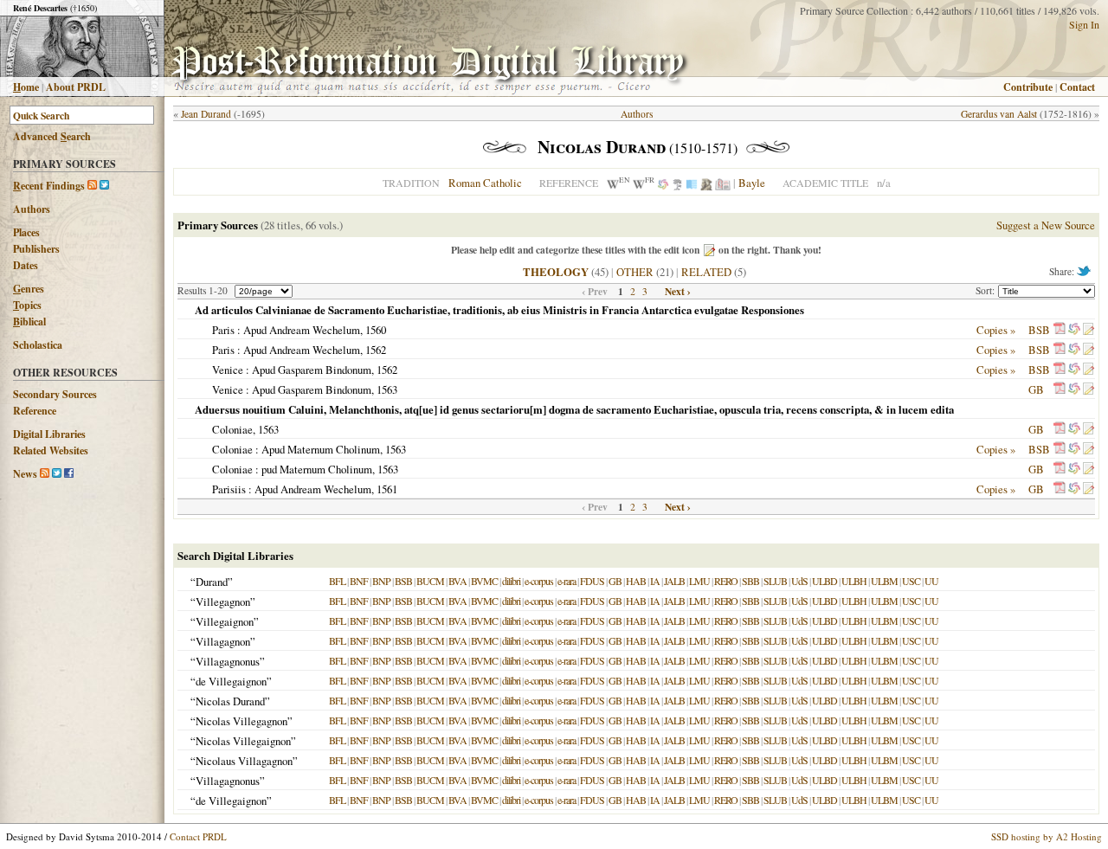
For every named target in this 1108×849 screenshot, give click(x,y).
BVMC (484, 581)
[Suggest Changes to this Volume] (1088, 330)
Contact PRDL (198, 836)
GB (1036, 389)
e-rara (566, 581)
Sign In (1084, 24)
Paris (223, 330)
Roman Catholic (485, 182)
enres (28, 288)
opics (27, 305)
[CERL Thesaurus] (677, 182)
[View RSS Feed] (92, 185)
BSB (1039, 330)
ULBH (853, 581)
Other (635, 272)
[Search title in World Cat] (1074, 330)
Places (26, 232)
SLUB (775, 581)
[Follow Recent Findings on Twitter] (104, 185)
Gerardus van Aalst (999, 113)
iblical (29, 321)
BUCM (430, 581)
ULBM (884, 581)
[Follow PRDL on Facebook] (69, 473)
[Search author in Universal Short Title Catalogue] (723, 182)
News (25, 473)
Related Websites (50, 450)
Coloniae (232, 429)
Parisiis (229, 489)
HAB (636, 581)
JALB (674, 581)
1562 (375, 349)
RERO (726, 581)
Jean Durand (206, 113)
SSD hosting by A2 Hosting (1046, 836)
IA (655, 581)
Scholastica (37, 345)
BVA (457, 581)
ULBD (824, 581)
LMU (699, 581)
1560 (375, 330)
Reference (34, 410)
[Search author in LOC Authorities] (692, 182)
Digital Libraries (49, 434)
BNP (381, 581)
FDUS (592, 581)
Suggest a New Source (1045, 225)
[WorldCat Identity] (663, 182)
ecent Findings (49, 185)
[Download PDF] (1059, 330)
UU (931, 581)
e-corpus (539, 581)
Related (706, 272)
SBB (750, 581)
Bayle (751, 182)
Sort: (987, 290)
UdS (799, 581)
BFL (337, 581)
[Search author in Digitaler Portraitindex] (706, 182)
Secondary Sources (55, 394)
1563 (387, 389)
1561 (387, 489)
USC (911, 581)
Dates (25, 265)
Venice (227, 369)
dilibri (511, 581)
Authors (31, 209)
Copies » (995, 330)
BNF (359, 581)
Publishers (36, 248)
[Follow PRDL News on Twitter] (56, 473)
